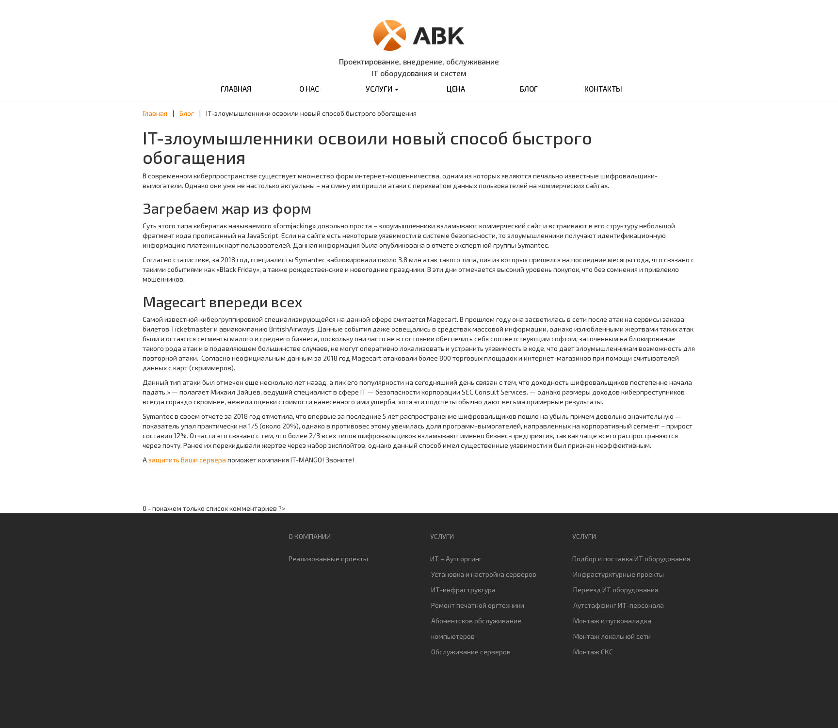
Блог (529, 88)
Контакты (603, 88)
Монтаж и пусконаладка (612, 621)
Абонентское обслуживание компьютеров (476, 628)
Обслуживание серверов (471, 652)
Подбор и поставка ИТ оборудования (631, 558)
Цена (456, 88)
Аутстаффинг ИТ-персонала (618, 605)
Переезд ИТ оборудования (615, 590)
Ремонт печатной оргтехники (477, 605)
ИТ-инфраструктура (463, 590)
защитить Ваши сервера (187, 460)
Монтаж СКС (593, 652)
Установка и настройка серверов (483, 574)
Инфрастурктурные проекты (618, 574)
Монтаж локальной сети (612, 636)
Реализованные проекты (328, 558)
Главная (236, 88)
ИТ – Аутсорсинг (456, 558)
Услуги (380, 88)
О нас (309, 88)
